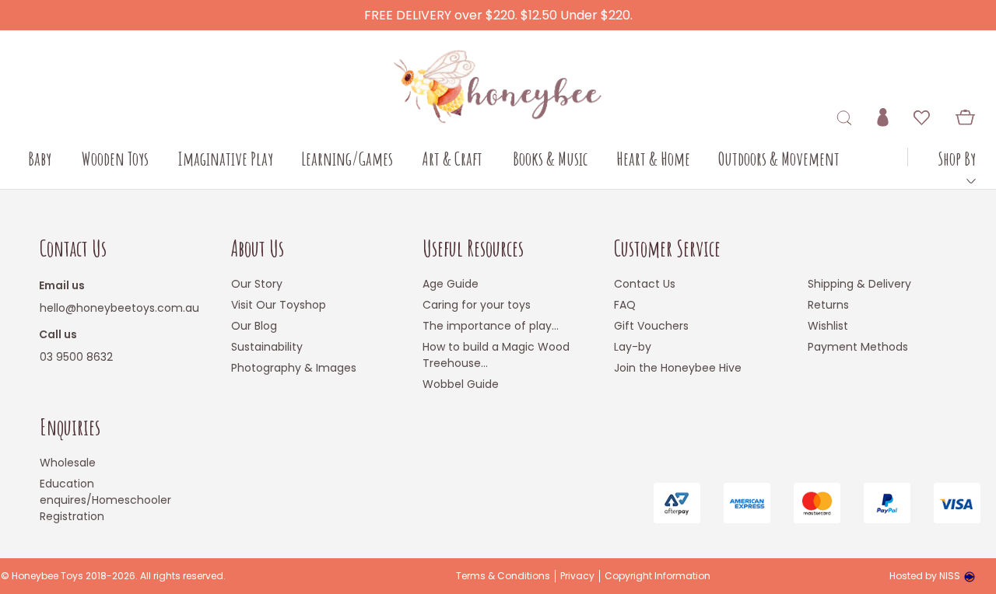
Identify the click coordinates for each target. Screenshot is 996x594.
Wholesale (68, 462)
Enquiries (70, 427)
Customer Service (667, 248)
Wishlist (828, 326)
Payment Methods (858, 347)
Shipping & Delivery (859, 284)
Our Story (256, 284)
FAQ (625, 305)
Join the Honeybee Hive (678, 368)
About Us (257, 248)
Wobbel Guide (461, 384)
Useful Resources (473, 248)
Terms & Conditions (503, 576)
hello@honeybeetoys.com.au (119, 308)
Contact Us (73, 248)
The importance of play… (491, 326)
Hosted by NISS (924, 575)
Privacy (577, 576)
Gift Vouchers (651, 326)
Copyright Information (657, 576)
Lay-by (632, 347)
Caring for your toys (477, 305)
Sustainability (267, 347)
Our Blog (254, 326)
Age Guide (451, 284)
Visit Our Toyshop (278, 305)
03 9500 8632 (76, 357)
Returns (828, 305)
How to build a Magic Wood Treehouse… (496, 355)
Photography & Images (293, 368)
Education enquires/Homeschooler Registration (105, 500)
